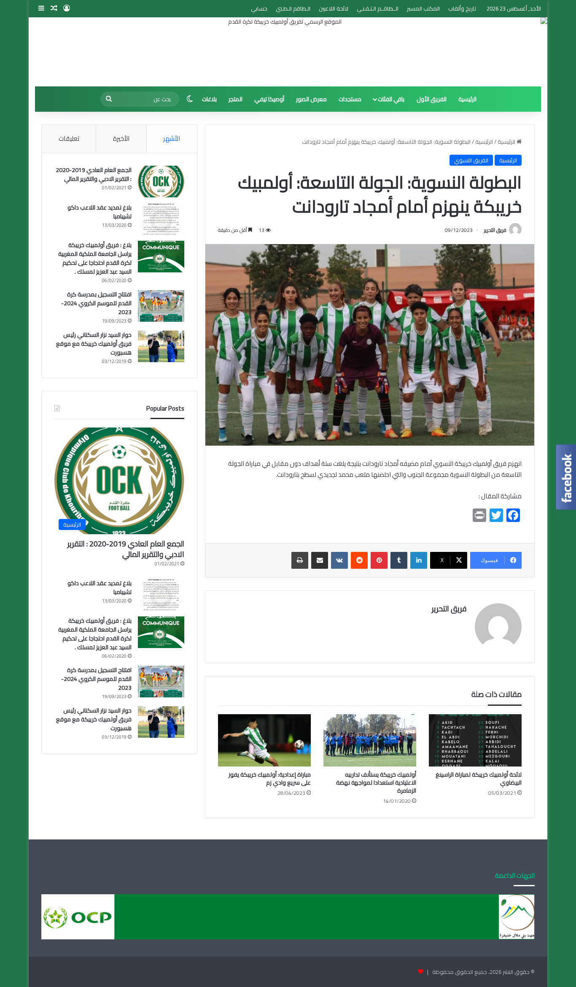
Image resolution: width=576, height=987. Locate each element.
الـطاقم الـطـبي (293, 8)
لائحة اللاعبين (333, 8)
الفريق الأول (432, 99)
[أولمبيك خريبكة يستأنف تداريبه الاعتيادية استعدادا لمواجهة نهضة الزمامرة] (369, 740)
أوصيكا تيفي (269, 99)
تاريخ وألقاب (462, 8)
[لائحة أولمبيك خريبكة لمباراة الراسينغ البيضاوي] (475, 740)
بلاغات (209, 99)
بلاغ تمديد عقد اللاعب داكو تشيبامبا (99, 212)
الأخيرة (121, 138)
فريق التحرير (495, 230)
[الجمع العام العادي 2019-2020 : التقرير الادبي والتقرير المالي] (161, 181)
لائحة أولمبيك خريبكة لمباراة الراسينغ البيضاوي (479, 778)
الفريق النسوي (471, 160)
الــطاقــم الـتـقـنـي (377, 8)
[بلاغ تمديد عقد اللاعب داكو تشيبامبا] (161, 219)
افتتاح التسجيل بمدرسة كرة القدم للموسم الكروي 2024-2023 (96, 303)
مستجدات (350, 99)
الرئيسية (467, 99)
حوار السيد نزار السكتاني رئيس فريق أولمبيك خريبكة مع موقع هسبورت (94, 343)
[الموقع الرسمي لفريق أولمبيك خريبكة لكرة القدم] (288, 51)
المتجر (235, 99)
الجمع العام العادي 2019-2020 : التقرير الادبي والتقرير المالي (94, 174)
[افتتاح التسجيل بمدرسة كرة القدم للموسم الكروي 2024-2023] (161, 306)
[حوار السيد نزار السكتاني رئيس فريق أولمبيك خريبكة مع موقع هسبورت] (161, 346)
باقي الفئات (391, 99)
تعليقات (69, 138)
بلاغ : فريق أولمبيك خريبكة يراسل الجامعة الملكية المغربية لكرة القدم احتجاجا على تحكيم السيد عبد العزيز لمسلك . (95, 258)
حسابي (259, 8)
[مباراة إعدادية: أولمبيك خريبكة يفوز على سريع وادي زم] (264, 740)
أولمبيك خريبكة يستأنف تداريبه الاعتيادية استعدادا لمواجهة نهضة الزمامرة (376, 782)
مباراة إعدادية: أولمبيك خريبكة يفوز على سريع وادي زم (270, 778)
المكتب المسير (423, 8)
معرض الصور (311, 99)
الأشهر (171, 138)
